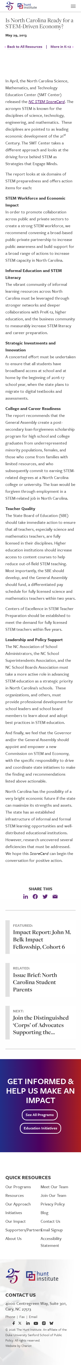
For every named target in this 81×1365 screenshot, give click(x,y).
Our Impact (15, 1221)
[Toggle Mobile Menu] (73, 4)
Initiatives (13, 1212)
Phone (10, 1316)
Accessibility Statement (51, 1241)
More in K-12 (61, 46)
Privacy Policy (53, 1204)
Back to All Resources (24, 46)
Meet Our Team (54, 1187)
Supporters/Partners (23, 1230)
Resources (14, 1195)
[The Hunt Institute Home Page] (21, 6)
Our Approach (18, 1204)
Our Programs (18, 1187)
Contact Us (50, 1221)
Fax (22, 1316)
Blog (44, 1212)
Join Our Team (53, 1195)
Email (33, 1316)
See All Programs (40, 1114)
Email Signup (52, 1230)
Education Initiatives (40, 1128)
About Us (13, 1238)
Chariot (26, 1345)
